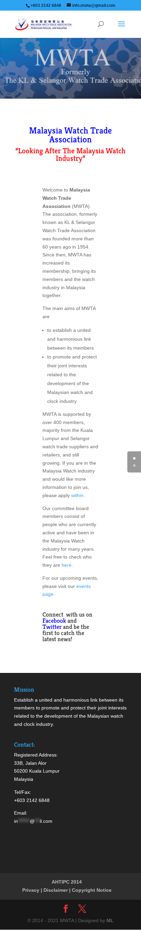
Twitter (52, 627)
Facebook (54, 620)
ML (110, 920)
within (77, 495)
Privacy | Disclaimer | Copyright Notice (67, 890)
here (66, 565)
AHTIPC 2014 (67, 882)
